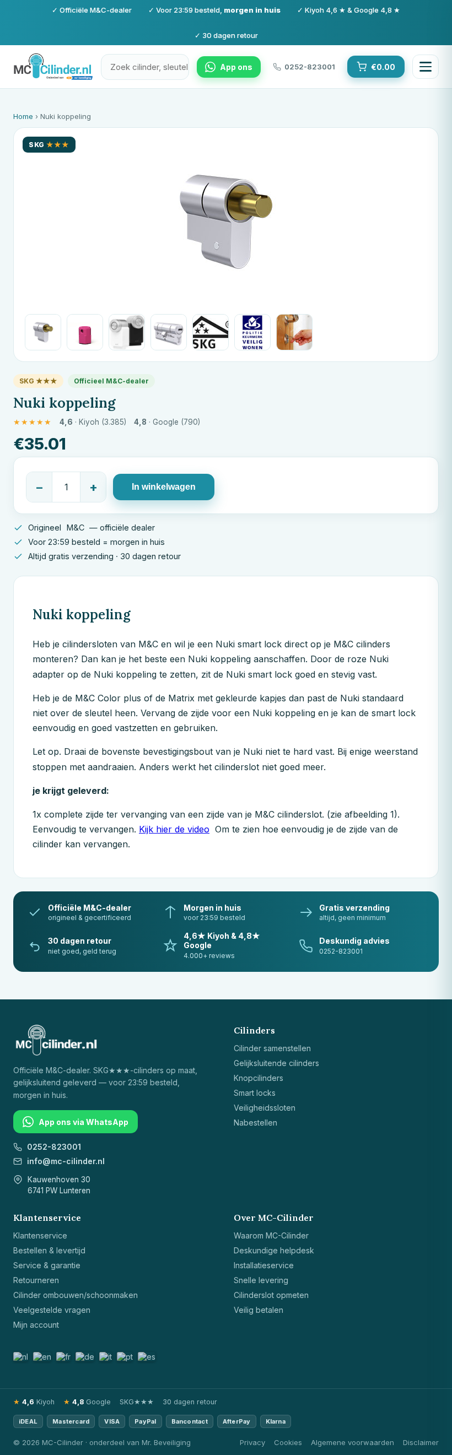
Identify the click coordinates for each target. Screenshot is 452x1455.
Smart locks (255, 1092)
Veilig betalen (258, 1310)
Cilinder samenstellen (272, 1048)
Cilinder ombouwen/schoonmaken (75, 1295)
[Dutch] (21, 1356)
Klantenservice (40, 1235)
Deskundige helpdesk (274, 1250)
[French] (64, 1356)
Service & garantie (46, 1265)
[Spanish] (147, 1356)
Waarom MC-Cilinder (271, 1235)
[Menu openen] (425, 67)
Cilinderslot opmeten (271, 1295)
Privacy (252, 1442)
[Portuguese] (125, 1356)
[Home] (53, 66)
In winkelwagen (164, 486)
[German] (85, 1356)
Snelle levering (261, 1280)
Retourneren (36, 1280)
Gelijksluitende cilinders (276, 1063)
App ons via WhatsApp (83, 1122)
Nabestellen (255, 1122)
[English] (42, 1356)
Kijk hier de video (174, 829)
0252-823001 (54, 1146)
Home (23, 116)
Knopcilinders (258, 1078)
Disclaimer (421, 1442)
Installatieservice (264, 1265)
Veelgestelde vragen (51, 1310)
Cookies (288, 1442)
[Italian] (106, 1356)
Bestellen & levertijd (49, 1250)
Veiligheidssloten (264, 1107)
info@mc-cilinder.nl (66, 1161)
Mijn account (36, 1324)
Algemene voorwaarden (352, 1442)
